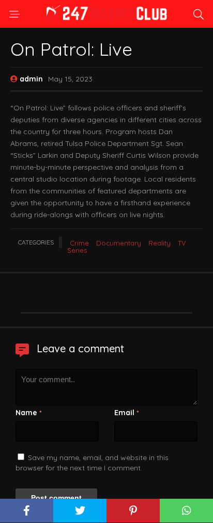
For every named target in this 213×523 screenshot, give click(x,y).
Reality (159, 243)
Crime (79, 243)
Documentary (118, 243)
